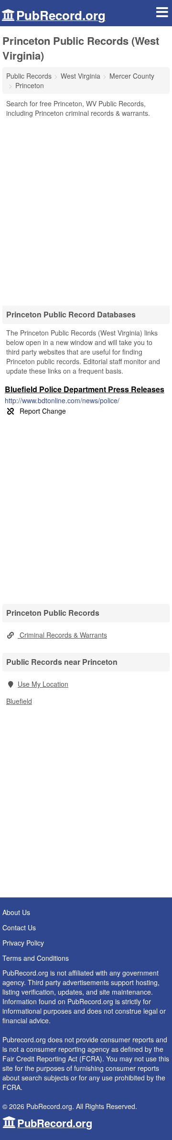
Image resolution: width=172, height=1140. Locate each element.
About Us (16, 912)
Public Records (29, 76)
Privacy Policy (23, 942)
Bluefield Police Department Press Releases (84, 389)
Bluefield (19, 701)
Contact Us (19, 927)
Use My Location (43, 684)
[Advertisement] (86, 208)
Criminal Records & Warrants (62, 635)
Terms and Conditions (35, 958)
